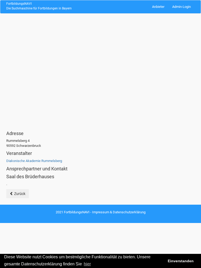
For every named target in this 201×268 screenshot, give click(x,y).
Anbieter (158, 7)
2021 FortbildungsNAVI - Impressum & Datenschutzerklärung (101, 212)
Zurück (19, 194)
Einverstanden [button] (181, 261)
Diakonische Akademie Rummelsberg (34, 161)
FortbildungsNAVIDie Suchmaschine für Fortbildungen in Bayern (39, 6)
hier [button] (87, 264)
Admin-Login (181, 7)
